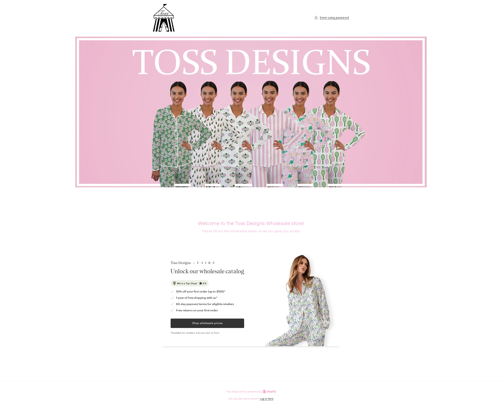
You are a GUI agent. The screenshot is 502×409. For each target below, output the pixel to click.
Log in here (267, 398)
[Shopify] (269, 391)
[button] (331, 17)
